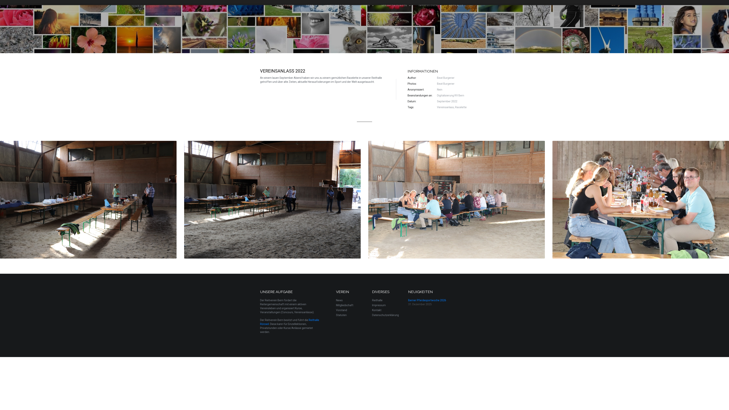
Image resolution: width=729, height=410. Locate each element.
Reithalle (377, 300)
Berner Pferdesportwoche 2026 (427, 300)
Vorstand (341, 310)
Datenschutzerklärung (385, 315)
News (339, 300)
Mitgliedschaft (344, 305)
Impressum (379, 305)
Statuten (341, 315)
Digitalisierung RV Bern (450, 95)
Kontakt (376, 310)
